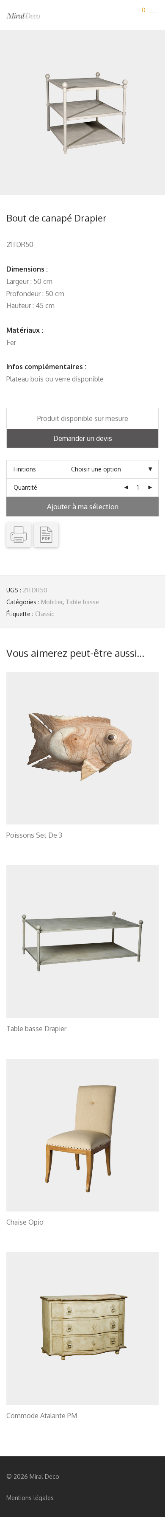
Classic (44, 613)
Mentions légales (30, 1497)
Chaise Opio (25, 1222)
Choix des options (26, 846)
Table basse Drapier (36, 1028)
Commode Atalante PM (41, 1415)
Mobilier (52, 602)
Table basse (82, 602)
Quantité (25, 487)
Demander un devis (82, 438)
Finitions (25, 469)
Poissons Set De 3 (34, 835)
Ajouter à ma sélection (82, 506)
